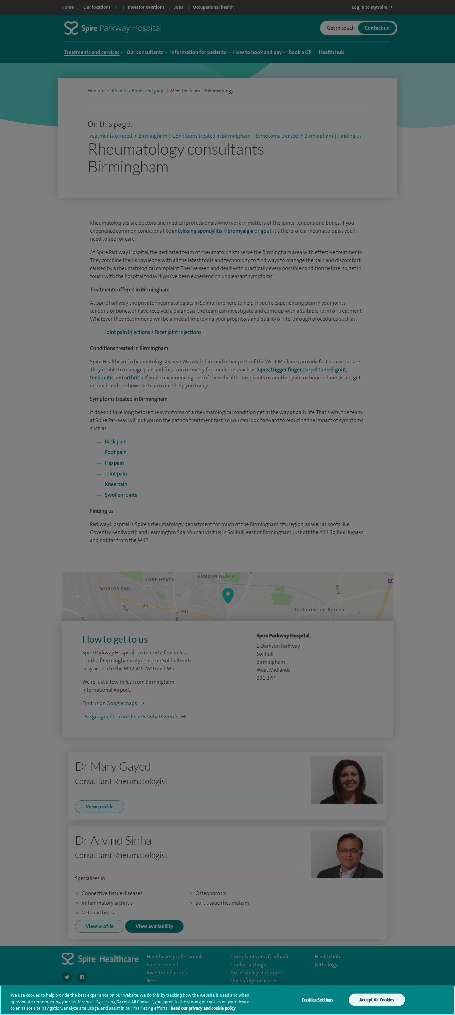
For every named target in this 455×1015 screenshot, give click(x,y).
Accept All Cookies (376, 999)
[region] (227, 1000)
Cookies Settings (317, 999)
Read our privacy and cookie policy (203, 1008)
